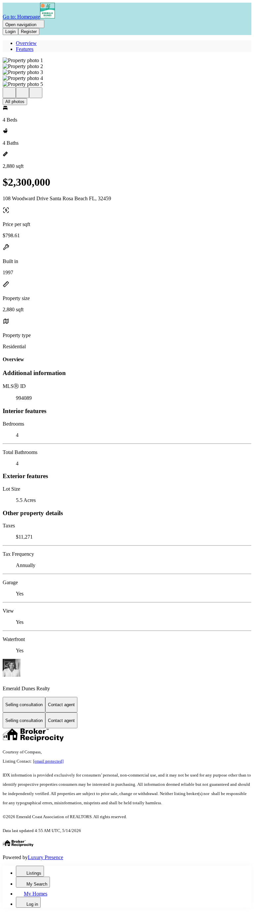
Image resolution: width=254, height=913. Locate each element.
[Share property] (35, 92)
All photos (14, 101)
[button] (127, 60)
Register (29, 31)
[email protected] (48, 761)
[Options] (9, 92)
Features (24, 49)
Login (10, 31)
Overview (26, 43)
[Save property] (22, 92)
